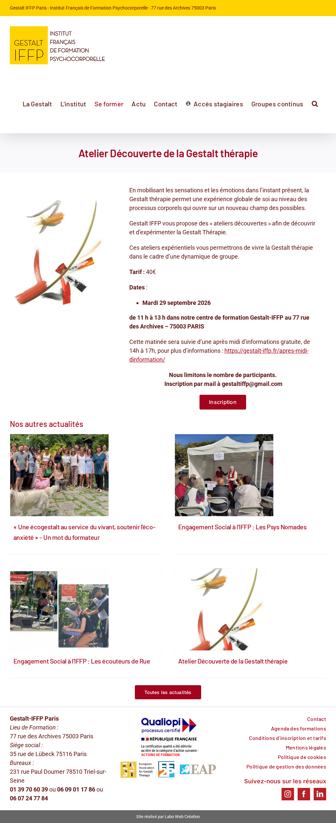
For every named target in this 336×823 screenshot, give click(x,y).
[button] (315, 103)
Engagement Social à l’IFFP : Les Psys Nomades (242, 527)
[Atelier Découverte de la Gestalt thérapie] (250, 609)
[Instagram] (288, 794)
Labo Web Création (182, 816)
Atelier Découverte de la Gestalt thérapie (232, 661)
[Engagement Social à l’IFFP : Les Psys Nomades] (250, 475)
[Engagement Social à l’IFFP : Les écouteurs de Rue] (85, 609)
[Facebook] (304, 794)
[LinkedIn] (320, 794)
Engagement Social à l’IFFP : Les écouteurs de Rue (81, 661)
